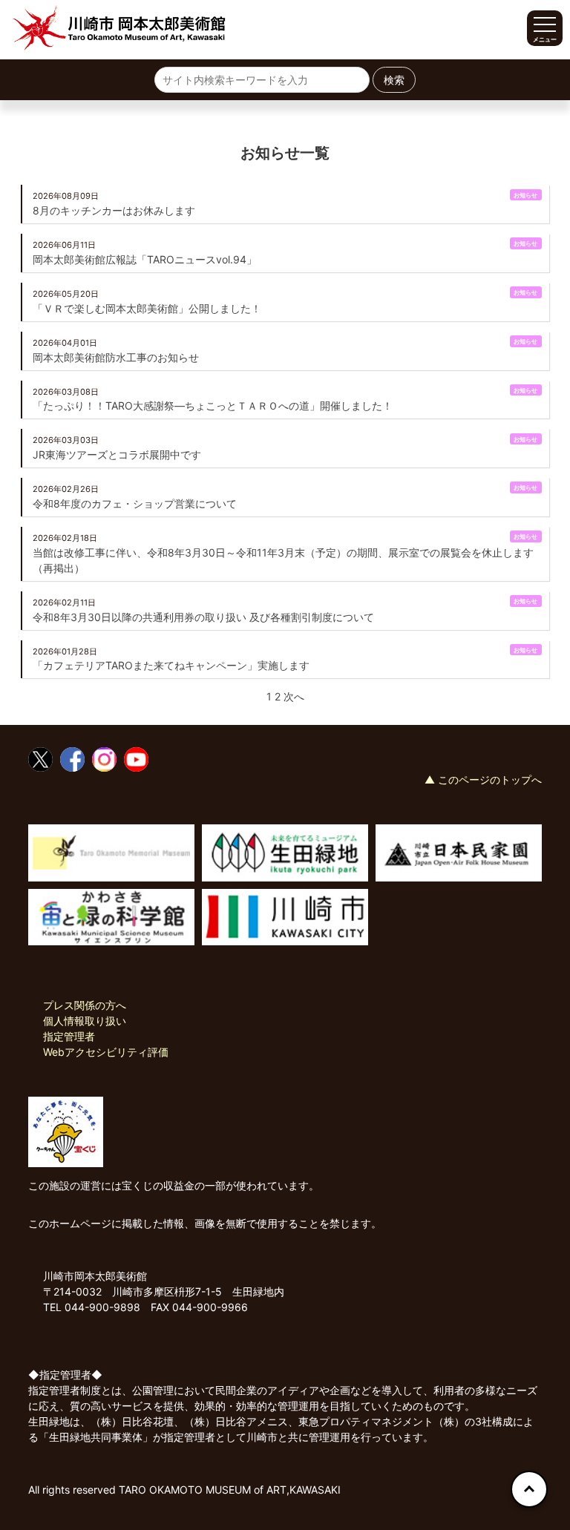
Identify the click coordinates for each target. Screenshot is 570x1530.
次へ (294, 696)
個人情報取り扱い (84, 1020)
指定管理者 (69, 1036)
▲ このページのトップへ (483, 779)
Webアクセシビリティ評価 (105, 1051)
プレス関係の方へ (84, 1005)
